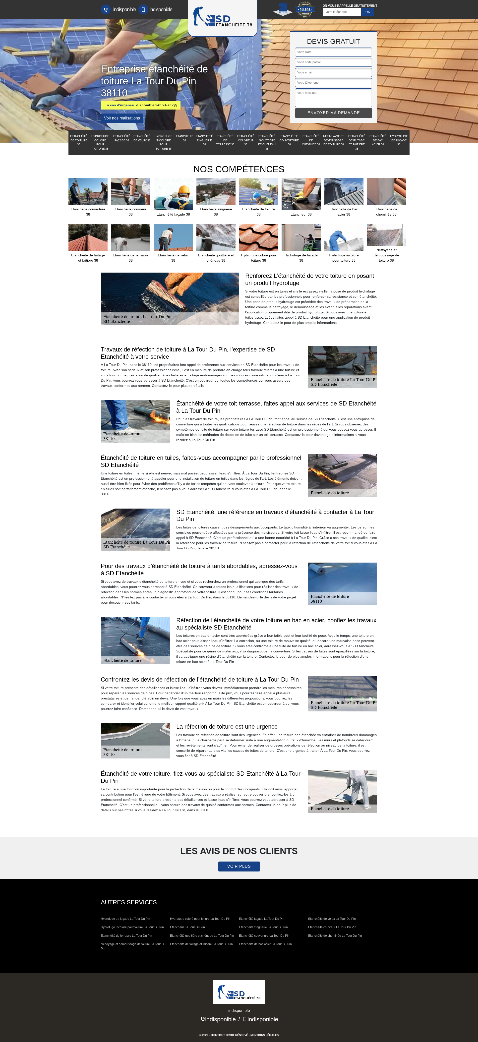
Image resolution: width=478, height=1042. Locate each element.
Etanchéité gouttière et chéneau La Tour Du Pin (202, 935)
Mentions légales (264, 1035)
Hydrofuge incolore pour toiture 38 (163, 142)
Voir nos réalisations (122, 118)
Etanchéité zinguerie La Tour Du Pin (263, 927)
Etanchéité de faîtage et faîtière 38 (356, 142)
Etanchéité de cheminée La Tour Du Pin (335, 935)
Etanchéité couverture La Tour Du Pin (264, 935)
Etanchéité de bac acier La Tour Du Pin (265, 944)
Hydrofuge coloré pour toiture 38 (100, 142)
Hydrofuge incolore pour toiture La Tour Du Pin (132, 927)
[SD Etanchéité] (239, 994)
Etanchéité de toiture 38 (78, 140)
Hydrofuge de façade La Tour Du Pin (125, 919)
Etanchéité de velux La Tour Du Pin (332, 919)
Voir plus (239, 866)
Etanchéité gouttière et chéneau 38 (267, 142)
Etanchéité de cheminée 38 (311, 140)
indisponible (124, 9)
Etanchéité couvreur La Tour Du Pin (332, 927)
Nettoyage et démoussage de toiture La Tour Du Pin (133, 946)
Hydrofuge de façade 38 (399, 140)
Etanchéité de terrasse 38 (225, 140)
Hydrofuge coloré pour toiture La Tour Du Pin (200, 919)
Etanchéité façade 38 (121, 138)
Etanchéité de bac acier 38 (377, 140)
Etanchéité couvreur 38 (245, 140)
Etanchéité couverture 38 (289, 140)
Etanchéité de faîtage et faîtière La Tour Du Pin (201, 944)
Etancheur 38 (184, 138)
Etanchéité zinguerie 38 (204, 140)
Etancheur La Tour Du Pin (187, 927)
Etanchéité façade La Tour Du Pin (261, 919)
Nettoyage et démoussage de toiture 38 (333, 140)
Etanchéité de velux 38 (141, 138)
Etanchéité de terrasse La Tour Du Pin (126, 935)
